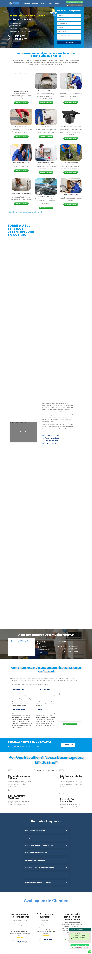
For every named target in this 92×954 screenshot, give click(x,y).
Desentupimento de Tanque (46, 162)
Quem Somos (35, 3)
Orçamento (56, 3)
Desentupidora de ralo (21, 127)
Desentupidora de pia (71, 91)
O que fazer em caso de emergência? (35, 860)
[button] (46, 830)
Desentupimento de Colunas (21, 162)
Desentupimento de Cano (71, 194)
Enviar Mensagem (69, 42)
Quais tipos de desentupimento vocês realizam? (39, 845)
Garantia (50, 3)
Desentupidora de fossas (71, 162)
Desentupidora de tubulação (46, 91)
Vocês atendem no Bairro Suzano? (35, 830)
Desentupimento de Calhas (46, 196)
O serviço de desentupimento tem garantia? (37, 838)
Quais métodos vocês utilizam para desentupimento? (40, 867)
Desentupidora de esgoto (21, 91)
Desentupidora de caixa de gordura (71, 127)
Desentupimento (26, 3)
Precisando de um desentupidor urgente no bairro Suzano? (42, 875)
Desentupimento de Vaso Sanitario (21, 193)
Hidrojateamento (46, 127)
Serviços (42, 3)
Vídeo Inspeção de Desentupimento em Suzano (38, 882)
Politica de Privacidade (83, 947)
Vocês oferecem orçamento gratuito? (36, 852)
